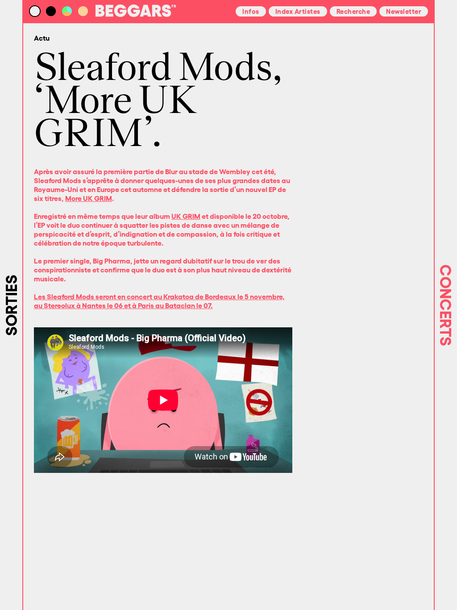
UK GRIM (185, 215)
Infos (250, 11)
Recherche (353, 11)
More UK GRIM (88, 197)
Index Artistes (297, 11)
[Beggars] (136, 14)
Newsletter (403, 11)
